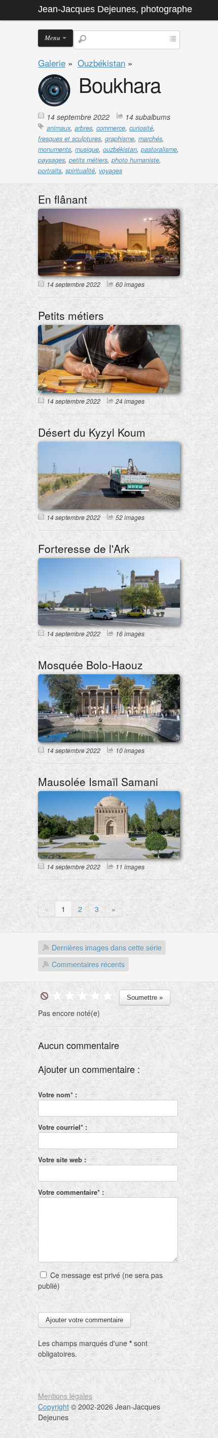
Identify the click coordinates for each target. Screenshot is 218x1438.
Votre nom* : (57, 1094)
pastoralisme (159, 149)
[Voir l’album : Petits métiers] (109, 390)
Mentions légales (65, 1396)
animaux (58, 128)
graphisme (119, 138)
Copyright (53, 1406)
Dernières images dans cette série (107, 947)
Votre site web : (62, 1159)
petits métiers (88, 160)
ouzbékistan (120, 149)
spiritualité (80, 170)
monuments (54, 149)
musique (87, 149)
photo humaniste (135, 160)
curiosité (141, 128)
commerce (110, 128)
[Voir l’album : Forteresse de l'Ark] (109, 622)
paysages (51, 160)
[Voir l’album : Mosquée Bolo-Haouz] (109, 739)
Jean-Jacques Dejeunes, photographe (115, 9)
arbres (83, 128)
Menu (52, 37)
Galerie (51, 62)
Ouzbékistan (101, 62)
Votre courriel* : (62, 1127)
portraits (49, 170)
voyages (110, 170)
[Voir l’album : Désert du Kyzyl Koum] (109, 506)
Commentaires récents (88, 964)
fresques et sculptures (69, 138)
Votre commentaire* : (71, 1192)
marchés (150, 138)
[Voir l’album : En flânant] (109, 273)
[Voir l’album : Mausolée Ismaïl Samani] (109, 856)
